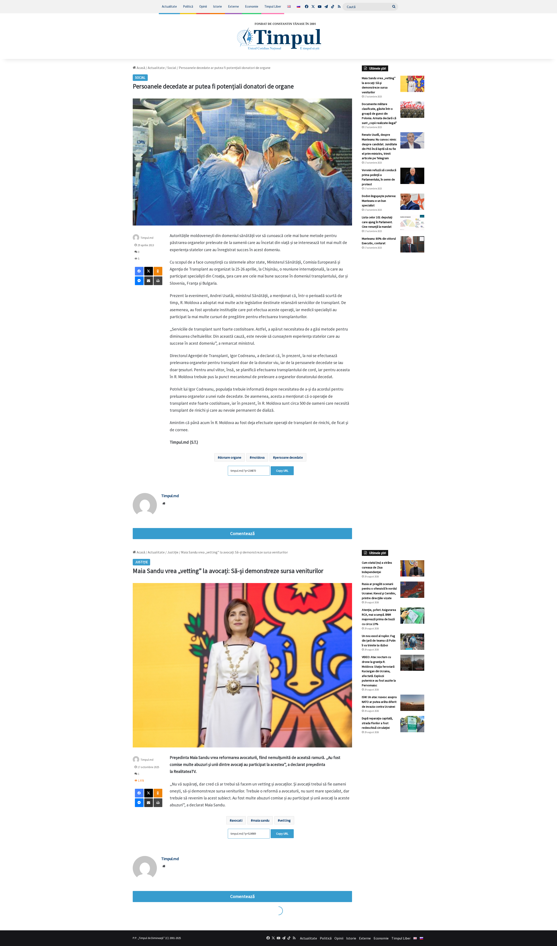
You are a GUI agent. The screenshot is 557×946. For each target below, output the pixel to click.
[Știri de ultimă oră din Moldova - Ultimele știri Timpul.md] (278, 36)
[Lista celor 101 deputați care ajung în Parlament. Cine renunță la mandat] (412, 223)
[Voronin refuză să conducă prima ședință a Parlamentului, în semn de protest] (412, 176)
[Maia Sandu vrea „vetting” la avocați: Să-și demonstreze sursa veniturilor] (412, 84)
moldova (258, 457)
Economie (251, 6)
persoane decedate (289, 457)
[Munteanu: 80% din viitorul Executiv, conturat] (412, 244)
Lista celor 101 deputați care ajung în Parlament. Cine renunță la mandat (377, 222)
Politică (188, 6)
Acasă (140, 67)
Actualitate (169, 6)
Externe (233, 6)
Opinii (203, 6)
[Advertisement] (393, 328)
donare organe (230, 457)
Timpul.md (147, 238)
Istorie (217, 6)
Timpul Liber (272, 6)
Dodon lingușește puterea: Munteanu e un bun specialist (379, 200)
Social (171, 67)
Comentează (242, 533)
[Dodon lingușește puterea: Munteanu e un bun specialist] (412, 202)
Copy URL (282, 471)
